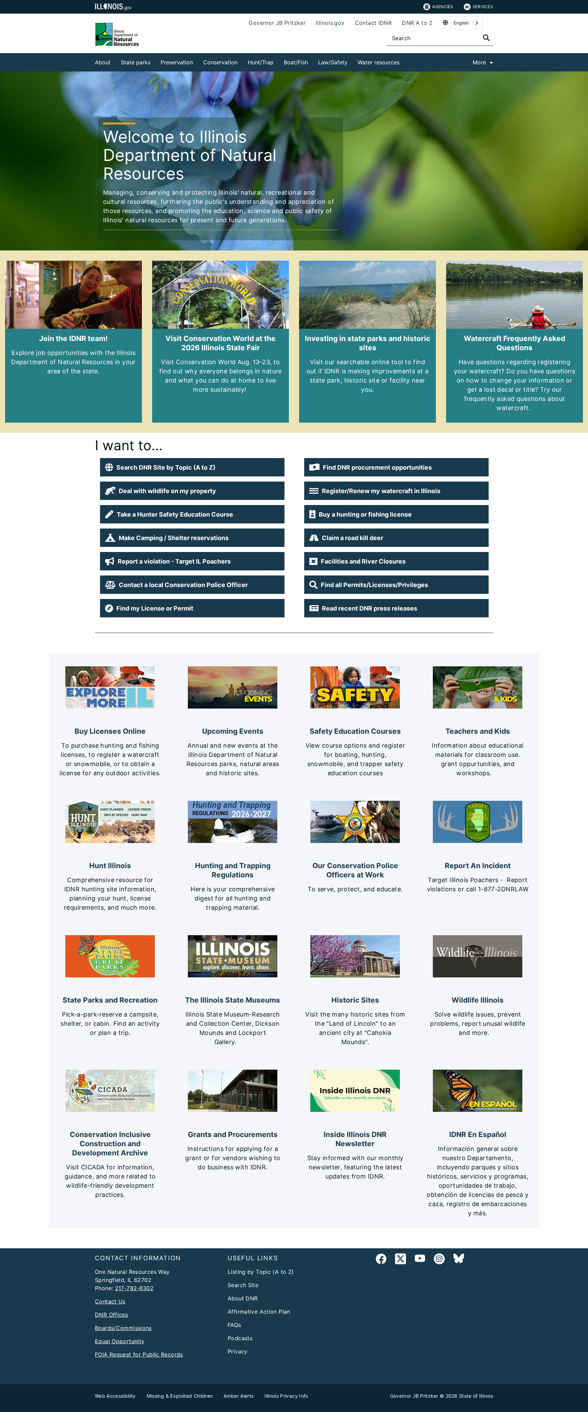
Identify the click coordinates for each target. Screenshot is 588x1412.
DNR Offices (111, 1314)
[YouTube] (419, 1260)
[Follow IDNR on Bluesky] (458, 1260)
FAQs (234, 1324)
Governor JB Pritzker (277, 22)
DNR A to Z (417, 22)
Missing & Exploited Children (180, 1396)
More (479, 62)
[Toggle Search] (486, 37)
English (461, 23)
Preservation (177, 62)
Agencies (442, 6)
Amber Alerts (239, 1396)
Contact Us (110, 1301)
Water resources (378, 62)
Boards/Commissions (123, 1328)
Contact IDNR (373, 22)
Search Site (243, 1285)
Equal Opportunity (119, 1341)
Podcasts (240, 1338)
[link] (381, 1260)
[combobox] (466, 23)
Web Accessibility (115, 1396)
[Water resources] (404, 61)
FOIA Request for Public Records (139, 1354)
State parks (135, 62)
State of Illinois (476, 1396)
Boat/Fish (296, 62)
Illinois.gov (330, 22)
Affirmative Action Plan (259, 1311)
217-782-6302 (134, 1288)
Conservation (220, 62)
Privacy (238, 1351)
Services (483, 6)
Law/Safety (332, 62)
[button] (192, 467)
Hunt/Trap (261, 62)
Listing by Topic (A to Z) (261, 1271)
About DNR (243, 1298)
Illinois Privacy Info (286, 1396)
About (103, 62)
